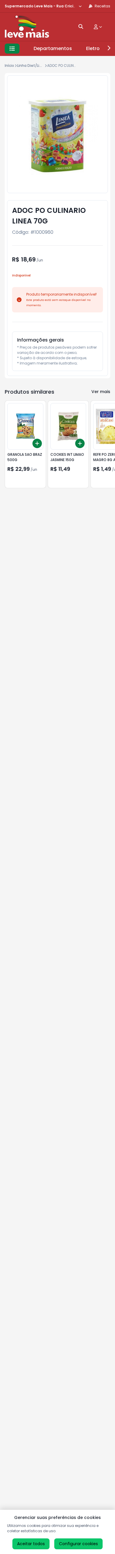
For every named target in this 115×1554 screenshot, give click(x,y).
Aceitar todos (31, 1544)
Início (9, 65)
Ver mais (100, 392)
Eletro (93, 48)
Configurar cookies (78, 1544)
